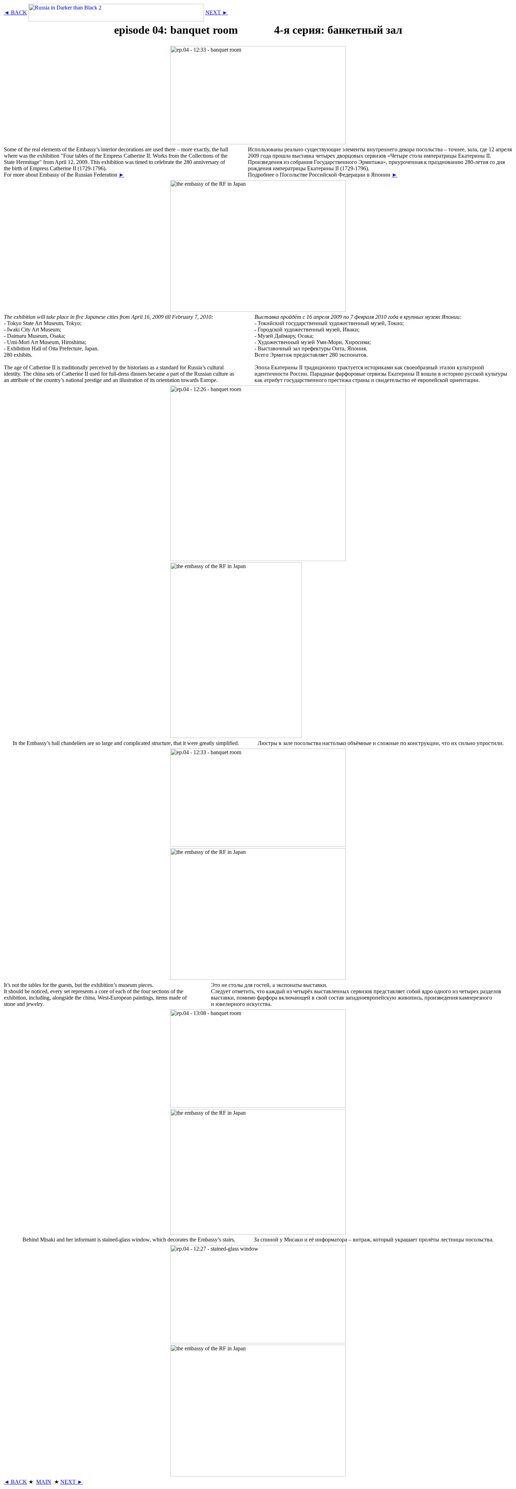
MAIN (43, 1482)
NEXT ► (216, 12)
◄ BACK (15, 12)
